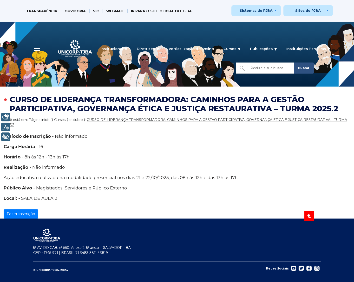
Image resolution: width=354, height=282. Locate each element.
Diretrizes (146, 48)
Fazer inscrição (21, 214)
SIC (96, 11)
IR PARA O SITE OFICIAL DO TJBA (161, 11)
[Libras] (5, 117)
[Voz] (5, 127)
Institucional (111, 48)
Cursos (229, 48)
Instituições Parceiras (306, 48)
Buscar (303, 68)
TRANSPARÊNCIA (41, 11)
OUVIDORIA (75, 11)
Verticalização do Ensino (191, 48)
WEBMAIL (115, 11)
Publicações (261, 48)
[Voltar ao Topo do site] (309, 216)
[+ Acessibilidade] (5, 136)
